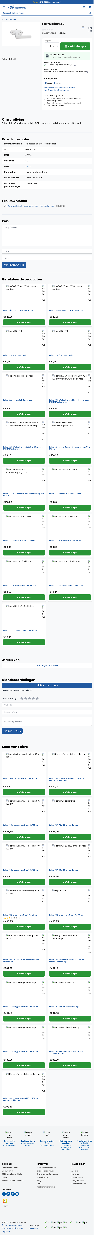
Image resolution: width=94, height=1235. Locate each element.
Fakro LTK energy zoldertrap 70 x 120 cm (20, 870)
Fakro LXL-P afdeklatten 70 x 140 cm (19, 541)
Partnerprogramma (46, 1187)
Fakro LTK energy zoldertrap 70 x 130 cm (20, 1052)
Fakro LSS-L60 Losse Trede (15, 355)
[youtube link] (17, 1194)
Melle (49, 83)
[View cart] (90, 7)
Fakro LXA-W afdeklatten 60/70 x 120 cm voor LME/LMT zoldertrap (23, 448)
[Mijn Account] (84, 7)
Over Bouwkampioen (46, 1167)
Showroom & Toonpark (47, 1174)
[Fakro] (87, 31)
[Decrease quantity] (45, 46)
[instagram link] (8, 1194)
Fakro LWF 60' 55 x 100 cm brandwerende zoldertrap (21, 961)
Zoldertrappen (10, 19)
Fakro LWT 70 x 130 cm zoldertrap (63, 825)
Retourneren (77, 1177)
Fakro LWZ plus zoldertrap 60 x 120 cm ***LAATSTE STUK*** (65, 1052)
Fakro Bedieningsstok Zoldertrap (17, 400)
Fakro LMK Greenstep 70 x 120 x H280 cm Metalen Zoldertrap (66, 961)
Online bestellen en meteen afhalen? (60, 87)
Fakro (28, 166)
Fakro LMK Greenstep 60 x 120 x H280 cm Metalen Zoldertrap (20, 1099)
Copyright (6, 1231)
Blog (39, 1180)
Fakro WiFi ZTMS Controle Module (18, 310)
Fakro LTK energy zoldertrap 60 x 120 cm (20, 825)
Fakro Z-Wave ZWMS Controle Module (66, 310)
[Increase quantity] (57, 46)
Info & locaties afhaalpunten (56, 90)
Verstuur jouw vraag (14, 264)
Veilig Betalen (77, 1180)
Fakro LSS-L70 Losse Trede (61, 355)
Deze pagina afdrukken (47, 665)
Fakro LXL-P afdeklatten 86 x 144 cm (65, 494)
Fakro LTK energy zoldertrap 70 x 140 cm (20, 1007)
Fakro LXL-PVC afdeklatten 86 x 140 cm (66, 585)
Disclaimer (18, 1228)
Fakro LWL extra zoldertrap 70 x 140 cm (66, 915)
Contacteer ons (78, 1183)
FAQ (73, 1167)
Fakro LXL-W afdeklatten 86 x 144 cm (65, 541)
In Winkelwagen (24, 322)
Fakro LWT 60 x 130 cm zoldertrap (63, 870)
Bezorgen (75, 1174)
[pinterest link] (13, 1194)
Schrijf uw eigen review (47, 685)
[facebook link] (4, 1194)
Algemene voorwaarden (12, 1225)
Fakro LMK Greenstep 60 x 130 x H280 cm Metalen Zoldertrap (66, 779)
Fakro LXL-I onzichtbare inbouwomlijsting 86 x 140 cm (69, 448)
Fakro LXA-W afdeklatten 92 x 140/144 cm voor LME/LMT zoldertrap (69, 401)
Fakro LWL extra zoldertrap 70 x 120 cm (20, 778)
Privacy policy (8, 1228)
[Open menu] (4, 7)
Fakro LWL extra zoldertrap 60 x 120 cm (20, 915)
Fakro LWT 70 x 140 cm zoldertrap (64, 1007)
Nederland (33, 1228)
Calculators (42, 1177)
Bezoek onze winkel (45, 1171)
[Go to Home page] (17, 7)
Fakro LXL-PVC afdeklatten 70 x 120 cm (20, 630)
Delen (63, 33)
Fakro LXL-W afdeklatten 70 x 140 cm (19, 585)
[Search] (89, 12)
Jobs (39, 1183)
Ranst (58, 83)
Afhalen (74, 1171)
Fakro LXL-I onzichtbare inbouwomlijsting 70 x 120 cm (23, 495)
